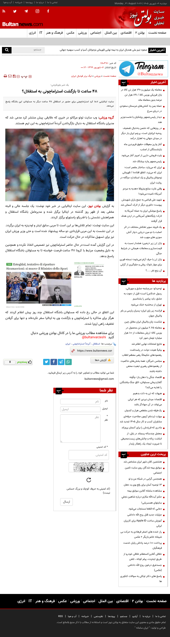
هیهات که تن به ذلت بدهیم (147, 393)
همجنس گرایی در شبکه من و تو (145, 479)
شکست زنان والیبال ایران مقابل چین (143, 322)
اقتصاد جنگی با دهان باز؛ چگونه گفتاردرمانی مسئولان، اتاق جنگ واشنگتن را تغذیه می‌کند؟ (141, 382)
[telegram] (26, 11)
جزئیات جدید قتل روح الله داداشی (144, 515)
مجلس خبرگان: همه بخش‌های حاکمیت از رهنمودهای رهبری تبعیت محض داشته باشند (141, 366)
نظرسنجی (98, 616)
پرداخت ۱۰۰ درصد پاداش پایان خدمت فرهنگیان (142, 545)
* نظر (106, 418)
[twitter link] (46, 362)
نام (106, 401)
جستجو (123, 616)
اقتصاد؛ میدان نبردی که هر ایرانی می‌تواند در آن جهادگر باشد (145, 402)
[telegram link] (61, 362)
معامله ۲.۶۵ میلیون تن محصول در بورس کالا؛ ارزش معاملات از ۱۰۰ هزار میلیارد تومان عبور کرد (143, 333)
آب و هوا (7, 2)
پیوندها (29, 2)
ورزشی (97, 76)
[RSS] (5, 11)
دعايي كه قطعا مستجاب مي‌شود (145, 509)
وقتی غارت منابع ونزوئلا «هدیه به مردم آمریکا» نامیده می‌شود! (142, 191)
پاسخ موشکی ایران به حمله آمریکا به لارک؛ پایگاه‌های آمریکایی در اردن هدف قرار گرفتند (141, 216)
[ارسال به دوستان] (10, 76)
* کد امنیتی (102, 447)
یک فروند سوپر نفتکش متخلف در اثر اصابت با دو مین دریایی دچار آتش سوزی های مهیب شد (143, 232)
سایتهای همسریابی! (151, 503)
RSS (60, 616)
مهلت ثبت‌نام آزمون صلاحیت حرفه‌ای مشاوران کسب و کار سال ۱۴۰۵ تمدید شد (141, 419)
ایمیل (105, 409)
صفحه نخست (157, 32)
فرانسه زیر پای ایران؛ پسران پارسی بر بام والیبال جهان (141, 313)
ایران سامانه (142, 628)
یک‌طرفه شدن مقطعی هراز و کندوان (143, 411)
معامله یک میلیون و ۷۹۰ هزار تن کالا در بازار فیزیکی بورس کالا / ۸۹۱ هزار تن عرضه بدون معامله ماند (141, 95)
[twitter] (14, 11)
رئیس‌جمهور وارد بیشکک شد (147, 161)
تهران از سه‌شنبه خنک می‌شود (146, 305)
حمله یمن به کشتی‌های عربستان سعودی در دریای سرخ (141, 108)
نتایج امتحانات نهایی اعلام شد (146, 344)
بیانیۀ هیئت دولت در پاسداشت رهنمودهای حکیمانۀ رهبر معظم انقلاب (142, 352)
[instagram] (37, 11)
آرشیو (134, 616)
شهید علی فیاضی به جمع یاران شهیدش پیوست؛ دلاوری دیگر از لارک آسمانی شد (141, 202)
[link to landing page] (146, 18)
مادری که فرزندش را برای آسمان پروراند (142, 428)
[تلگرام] (143, 68)
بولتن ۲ (140, 32)
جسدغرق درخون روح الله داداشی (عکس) (145, 567)
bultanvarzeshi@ (94, 337)
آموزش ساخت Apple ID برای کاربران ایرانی (143, 523)
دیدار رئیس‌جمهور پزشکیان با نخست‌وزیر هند (141, 119)
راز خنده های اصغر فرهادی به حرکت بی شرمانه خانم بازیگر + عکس (141, 534)
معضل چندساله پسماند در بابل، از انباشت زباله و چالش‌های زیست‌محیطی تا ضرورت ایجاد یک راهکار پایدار (141, 439)
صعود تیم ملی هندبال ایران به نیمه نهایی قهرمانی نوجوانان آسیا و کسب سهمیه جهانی (103, 50)
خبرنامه (18, 2)
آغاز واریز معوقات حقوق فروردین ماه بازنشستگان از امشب (143, 146)
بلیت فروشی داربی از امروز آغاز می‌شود (142, 155)
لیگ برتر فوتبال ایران (81, 76)
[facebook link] (53, 362)
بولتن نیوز (94, 206)
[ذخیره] (14, 76)
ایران (68, 344)
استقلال (96, 344)
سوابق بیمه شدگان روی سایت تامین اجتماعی (143, 470)
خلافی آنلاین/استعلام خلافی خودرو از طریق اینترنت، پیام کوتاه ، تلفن (143, 556)
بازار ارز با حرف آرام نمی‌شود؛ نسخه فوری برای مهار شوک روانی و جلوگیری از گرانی (141, 262)
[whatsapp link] (68, 362)
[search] (7, 50)
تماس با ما (52, 2)
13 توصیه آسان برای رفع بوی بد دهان (143, 485)
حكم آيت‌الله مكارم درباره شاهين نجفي (142, 497)
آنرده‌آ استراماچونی (81, 344)
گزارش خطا (101, 360)
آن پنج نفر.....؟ (154, 271)
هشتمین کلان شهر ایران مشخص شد (143, 462)
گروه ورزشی (106, 117)
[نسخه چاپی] (5, 76)
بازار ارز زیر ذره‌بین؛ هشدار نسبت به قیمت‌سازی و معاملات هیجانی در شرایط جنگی (141, 248)
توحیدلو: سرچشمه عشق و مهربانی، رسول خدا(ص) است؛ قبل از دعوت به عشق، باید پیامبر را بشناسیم (143, 294)
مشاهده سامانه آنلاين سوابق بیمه (144, 491)
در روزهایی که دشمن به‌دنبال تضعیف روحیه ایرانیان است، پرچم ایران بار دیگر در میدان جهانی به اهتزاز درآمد (141, 133)
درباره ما (40, 2)
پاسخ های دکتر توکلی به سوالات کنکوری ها (141, 578)
